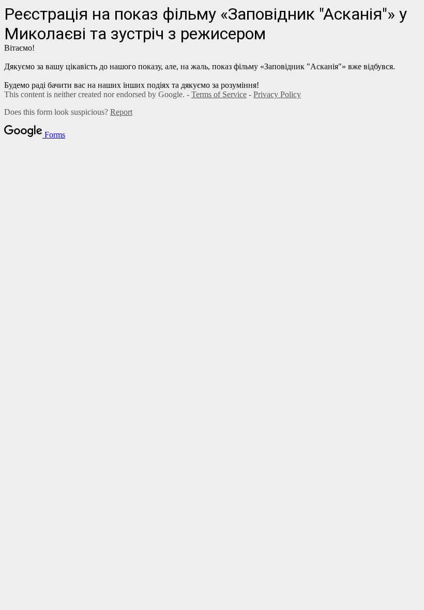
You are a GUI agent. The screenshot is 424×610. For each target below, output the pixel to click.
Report (121, 112)
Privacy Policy (277, 94)
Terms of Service (219, 94)
